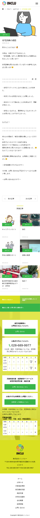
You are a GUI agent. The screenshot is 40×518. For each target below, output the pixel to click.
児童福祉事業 (20, 486)
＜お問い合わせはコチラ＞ (11, 179)
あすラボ (5, 34)
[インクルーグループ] (9, 3)
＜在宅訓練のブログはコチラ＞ (13, 165)
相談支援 (20, 493)
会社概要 (20, 500)
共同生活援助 (20, 497)
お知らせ (20, 482)
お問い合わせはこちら (20, 387)
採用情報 (20, 504)
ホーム (20, 479)
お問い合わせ (20, 331)
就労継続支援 (20, 489)
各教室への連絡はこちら (20, 402)
